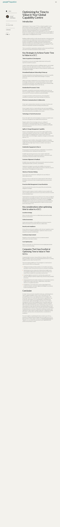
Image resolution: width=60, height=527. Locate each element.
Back (10, 11)
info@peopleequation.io (47, 318)
